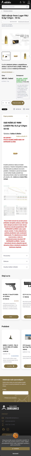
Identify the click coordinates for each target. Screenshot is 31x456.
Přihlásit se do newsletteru (10, 397)
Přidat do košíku (16, 103)
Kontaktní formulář (10, 435)
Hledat (27, 6)
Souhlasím (16, 448)
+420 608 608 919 (10, 421)
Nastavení (15, 453)
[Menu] (29, 2)
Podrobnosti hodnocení (23, 21)
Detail (10, 316)
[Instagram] (7, 429)
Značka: (7, 26)
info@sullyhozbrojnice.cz (12, 418)
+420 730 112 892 (10, 424)
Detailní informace (7, 72)
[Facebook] (3, 429)
